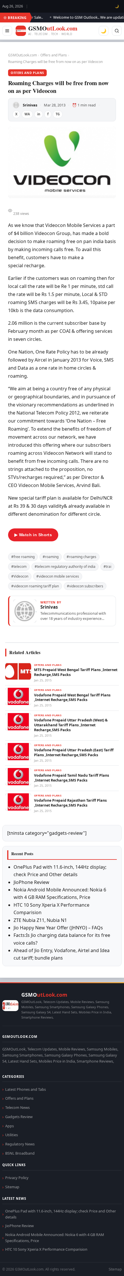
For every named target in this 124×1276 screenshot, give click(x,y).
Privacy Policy (17, 1177)
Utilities (11, 1134)
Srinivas (30, 105)
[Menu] (7, 31)
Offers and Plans (53, 55)
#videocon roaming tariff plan (35, 586)
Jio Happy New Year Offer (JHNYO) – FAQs (58, 927)
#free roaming (23, 556)
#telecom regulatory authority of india (65, 566)
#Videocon (19, 576)
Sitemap (12, 1186)
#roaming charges (81, 556)
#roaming (51, 556)
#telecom (19, 566)
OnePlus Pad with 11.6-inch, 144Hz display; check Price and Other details (60, 1214)
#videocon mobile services (57, 576)
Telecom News (17, 1107)
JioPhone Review (31, 882)
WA (27, 114)
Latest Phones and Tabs (25, 1089)
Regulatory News (20, 1144)
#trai (107, 566)
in (38, 114)
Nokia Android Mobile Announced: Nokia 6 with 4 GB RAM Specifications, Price (54, 1237)
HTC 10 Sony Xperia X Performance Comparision (46, 1249)
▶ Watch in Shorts (33, 534)
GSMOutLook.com (22, 55)
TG (58, 114)
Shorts (104, 1264)
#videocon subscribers (85, 586)
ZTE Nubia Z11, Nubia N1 (40, 920)
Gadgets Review (19, 1116)
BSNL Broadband (20, 1153)
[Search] (117, 31)
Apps (9, 1125)
